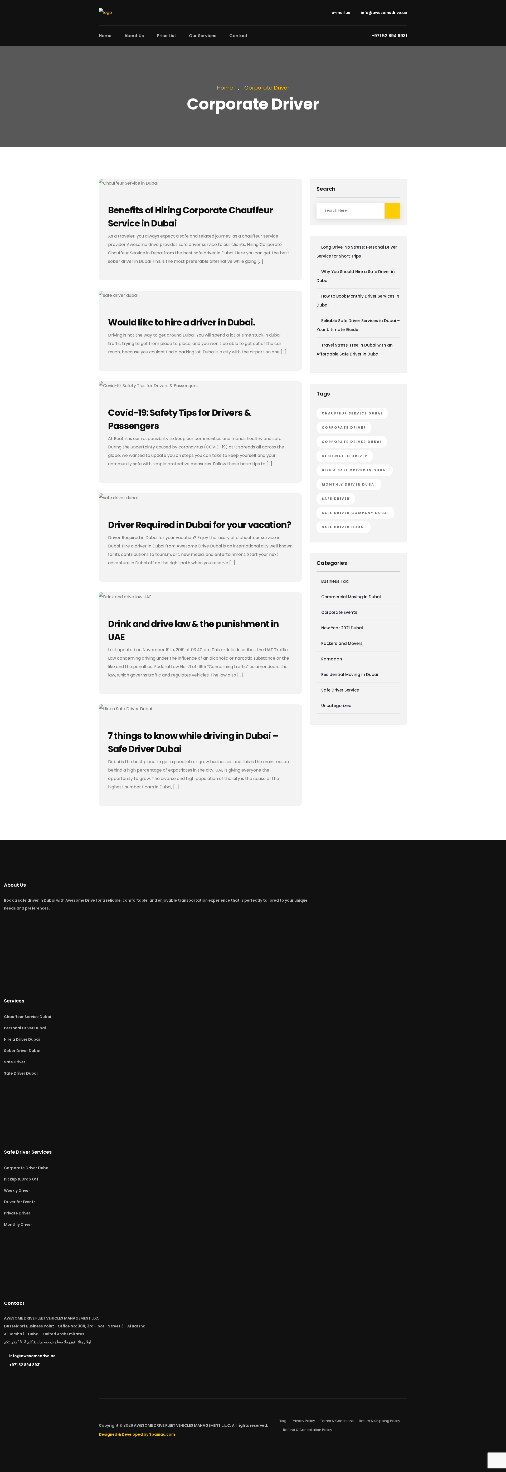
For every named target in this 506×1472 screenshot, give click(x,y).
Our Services (202, 36)
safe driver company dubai (355, 513)
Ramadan (331, 659)
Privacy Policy (303, 1420)
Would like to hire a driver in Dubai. (181, 322)
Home (105, 36)
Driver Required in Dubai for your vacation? (199, 524)
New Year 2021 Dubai (342, 628)
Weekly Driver (17, 1190)
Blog (282, 1420)
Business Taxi (335, 581)
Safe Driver (14, 1062)
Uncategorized (336, 705)
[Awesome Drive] (105, 12)
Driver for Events (20, 1201)
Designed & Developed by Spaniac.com (137, 1434)
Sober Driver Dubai (22, 1050)
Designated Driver (345, 456)
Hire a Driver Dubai (22, 1039)
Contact (238, 36)
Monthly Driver (18, 1224)
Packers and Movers (342, 643)
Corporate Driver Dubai (352, 441)
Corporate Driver (266, 87)
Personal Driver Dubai (25, 1028)
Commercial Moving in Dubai (351, 597)
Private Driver (17, 1213)
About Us (134, 36)
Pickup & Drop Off (21, 1179)
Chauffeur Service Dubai (352, 413)
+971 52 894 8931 (25, 1364)
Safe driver (336, 498)
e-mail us (340, 12)
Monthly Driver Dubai (349, 484)
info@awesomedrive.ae (383, 12)
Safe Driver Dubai (343, 527)
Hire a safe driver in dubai (354, 470)
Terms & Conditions (337, 1420)
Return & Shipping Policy (379, 1420)
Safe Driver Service (340, 690)
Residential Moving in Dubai (349, 674)
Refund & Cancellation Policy (307, 1429)
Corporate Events (339, 612)
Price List (166, 36)
